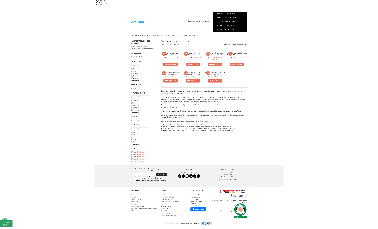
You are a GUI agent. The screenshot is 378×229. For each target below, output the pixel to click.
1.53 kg (135, 132)
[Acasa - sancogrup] (137, 22)
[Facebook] (179, 176)
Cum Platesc (164, 195)
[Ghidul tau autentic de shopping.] (169, 223)
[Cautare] (171, 21)
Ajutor (100, 4)
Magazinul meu (137, 191)
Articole (133, 204)
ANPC (162, 204)
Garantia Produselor (167, 199)
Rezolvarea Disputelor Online (169, 202)
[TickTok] (194, 176)
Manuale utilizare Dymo (138, 206)
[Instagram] (198, 176)
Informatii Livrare (166, 206)
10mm (135, 105)
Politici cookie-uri (166, 213)
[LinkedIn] (191, 176)
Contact (230, 30)
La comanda (136, 56)
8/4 (134, 71)
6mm (134, 101)
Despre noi (134, 195)
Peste (135, 152)
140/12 (135, 76)
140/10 (135, 73)
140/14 (135, 69)
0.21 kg (135, 142)
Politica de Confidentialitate (169, 215)
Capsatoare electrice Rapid (139, 46)
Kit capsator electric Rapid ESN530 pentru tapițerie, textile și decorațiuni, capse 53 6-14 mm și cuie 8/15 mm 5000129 (193, 73)
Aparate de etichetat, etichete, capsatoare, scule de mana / (151, 35)
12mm (135, 107)
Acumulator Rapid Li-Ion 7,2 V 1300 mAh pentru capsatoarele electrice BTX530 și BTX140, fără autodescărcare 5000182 (215, 73)
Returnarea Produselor (167, 197)
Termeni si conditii (136, 199)
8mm (134, 103)
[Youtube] (187, 176)
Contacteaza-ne (199, 209)
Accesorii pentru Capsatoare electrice (142, 49)
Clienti (163, 191)
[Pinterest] (183, 176)
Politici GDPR (135, 202)
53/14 (134, 78)
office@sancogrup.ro (104, 3)
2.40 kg (135, 139)
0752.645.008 (102, 1)
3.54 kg (135, 137)
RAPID (135, 120)
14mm (135, 110)
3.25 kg (135, 135)
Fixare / (173, 35)
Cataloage (134, 213)
